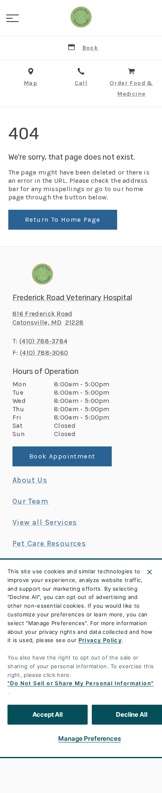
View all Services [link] (44, 522)
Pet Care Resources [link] (49, 543)
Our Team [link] (30, 501)
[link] (81, 17)
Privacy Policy (100, 640)
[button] (12, 18)
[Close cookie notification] (149, 572)
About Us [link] (29, 480)
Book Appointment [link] (62, 456)
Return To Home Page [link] (63, 219)
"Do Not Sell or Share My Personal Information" (80, 683)
